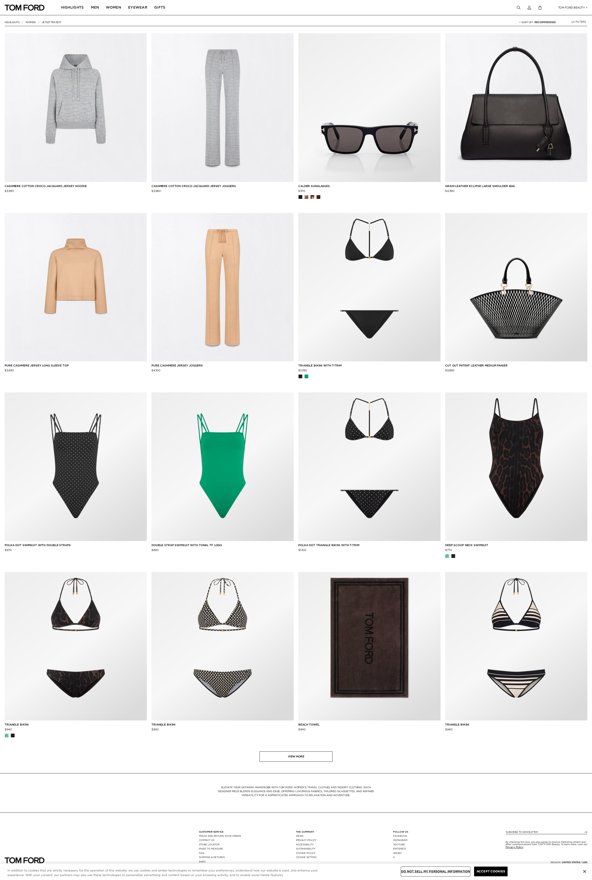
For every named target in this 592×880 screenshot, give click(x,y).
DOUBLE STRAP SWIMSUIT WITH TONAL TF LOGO (186, 545)
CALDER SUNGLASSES (314, 186)
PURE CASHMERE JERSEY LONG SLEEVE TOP (37, 365)
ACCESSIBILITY (305, 844)
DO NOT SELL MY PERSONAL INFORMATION (435, 871)
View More (296, 756)
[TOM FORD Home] (24, 8)
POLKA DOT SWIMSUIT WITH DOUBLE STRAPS (38, 545)
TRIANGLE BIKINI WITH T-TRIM (320, 365)
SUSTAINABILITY (305, 848)
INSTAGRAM (400, 840)
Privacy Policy (514, 847)
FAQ (201, 853)
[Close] (585, 871)
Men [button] (95, 7)
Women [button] (113, 7)
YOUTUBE (399, 844)
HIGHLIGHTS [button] (72, 7)
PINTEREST (399, 848)
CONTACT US (206, 840)
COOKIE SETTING (306, 857)
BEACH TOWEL (309, 724)
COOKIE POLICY (305, 853)
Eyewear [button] (137, 7)
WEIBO (397, 853)
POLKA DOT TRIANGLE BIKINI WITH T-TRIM (328, 545)
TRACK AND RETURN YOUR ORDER (220, 835)
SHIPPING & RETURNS (212, 857)
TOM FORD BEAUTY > (573, 7)
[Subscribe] (585, 832)
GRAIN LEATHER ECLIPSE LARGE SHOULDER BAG (480, 186)
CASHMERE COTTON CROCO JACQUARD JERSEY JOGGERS (193, 186)
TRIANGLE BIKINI (17, 724)
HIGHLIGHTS (12, 22)
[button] (529, 7)
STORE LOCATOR (209, 844)
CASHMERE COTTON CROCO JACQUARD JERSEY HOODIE (46, 186)
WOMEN (30, 22)
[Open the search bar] (519, 7)
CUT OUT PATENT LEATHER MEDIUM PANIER (476, 365)
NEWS (299, 835)
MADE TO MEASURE (211, 848)
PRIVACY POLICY (306, 840)
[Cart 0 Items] (540, 7)
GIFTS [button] (160, 7)
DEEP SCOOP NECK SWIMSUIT (466, 545)
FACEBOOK (400, 835)
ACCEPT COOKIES (491, 871)
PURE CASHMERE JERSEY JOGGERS (177, 365)
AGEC (202, 861)
